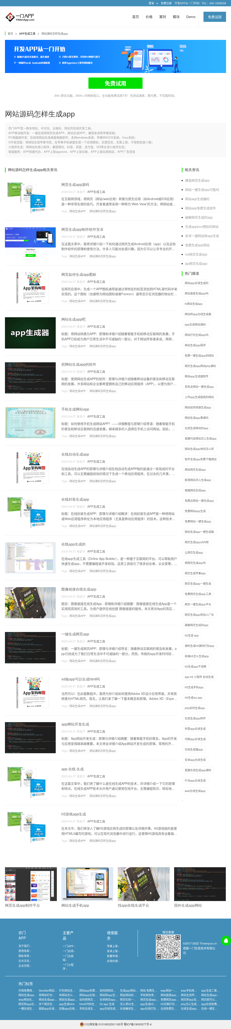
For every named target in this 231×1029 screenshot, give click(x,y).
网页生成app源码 (75, 185)
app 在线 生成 (72, 769)
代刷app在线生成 (195, 739)
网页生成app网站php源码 (200, 366)
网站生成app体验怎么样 (199, 449)
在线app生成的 (73, 544)
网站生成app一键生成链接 (55, 999)
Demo (190, 16)
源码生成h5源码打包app (199, 646)
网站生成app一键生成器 (199, 532)
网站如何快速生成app (198, 407)
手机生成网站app (75, 409)
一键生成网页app (75, 634)
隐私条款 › (24, 956)
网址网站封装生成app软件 (136, 995)
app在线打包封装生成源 (154, 1008)
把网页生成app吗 (195, 563)
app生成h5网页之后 (152, 1004)
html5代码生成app (90, 1004)
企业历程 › (24, 965)
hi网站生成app (194, 304)
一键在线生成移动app (31, 1008)
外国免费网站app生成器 (33, 990)
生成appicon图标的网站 (202, 226)
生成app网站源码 (130, 990)
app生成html (66, 1004)
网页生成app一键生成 (198, 583)
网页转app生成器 (191, 999)
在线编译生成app (130, 1008)
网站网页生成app (195, 469)
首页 (135, 16)
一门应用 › (69, 951)
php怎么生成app (191, 1004)
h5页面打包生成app (173, 1004)
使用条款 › (24, 951)
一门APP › (69, 946)
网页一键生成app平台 (198, 604)
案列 (162, 16)
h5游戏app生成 (73, 814)
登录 (151, 3)
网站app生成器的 (197, 198)
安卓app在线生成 (195, 760)
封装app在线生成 (69, 1008)
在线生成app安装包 (193, 1008)
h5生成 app (192, 635)
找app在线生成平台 (133, 905)
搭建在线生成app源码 (198, 770)
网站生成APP (77, 211)
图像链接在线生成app (78, 589)
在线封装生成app (75, 499)
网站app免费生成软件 (200, 208)
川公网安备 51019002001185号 (103, 1024)
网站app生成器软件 (196, 376)
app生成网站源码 (195, 324)
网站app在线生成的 (196, 283)
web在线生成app (195, 791)
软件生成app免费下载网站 (201, 459)
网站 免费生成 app (151, 990)
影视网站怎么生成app (198, 480)
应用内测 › (113, 961)
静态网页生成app (197, 180)
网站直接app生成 (171, 995)
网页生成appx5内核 (197, 542)
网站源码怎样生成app (55, 33)
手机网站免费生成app (153, 995)
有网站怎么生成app (71, 995)
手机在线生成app (89, 1008)
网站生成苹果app (191, 995)
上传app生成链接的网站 (199, 397)
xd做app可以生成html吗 (80, 679)
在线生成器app (194, 749)
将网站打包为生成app (52, 995)
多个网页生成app (49, 1004)
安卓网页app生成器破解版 (116, 999)
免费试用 (215, 16)
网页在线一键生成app (133, 999)
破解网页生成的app (199, 217)
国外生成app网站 (188, 905)
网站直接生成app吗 (196, 293)
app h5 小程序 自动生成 (199, 677)
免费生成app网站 (197, 245)
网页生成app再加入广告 (199, 614)
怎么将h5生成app (130, 1004)
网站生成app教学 (211, 995)
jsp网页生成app (196, 263)
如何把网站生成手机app (114, 990)
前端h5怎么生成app (197, 656)
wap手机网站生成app (194, 990)
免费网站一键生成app (198, 521)
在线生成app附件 (195, 718)
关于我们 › (24, 946)
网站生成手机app (75, 905)
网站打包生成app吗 (196, 335)
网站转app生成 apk (111, 995)
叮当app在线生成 (195, 780)
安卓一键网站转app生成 (202, 235)
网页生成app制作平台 (22, 905)
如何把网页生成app (91, 999)
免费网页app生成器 (172, 999)
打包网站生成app (69, 990)
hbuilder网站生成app (52, 990)
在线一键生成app (211, 1008)
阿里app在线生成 (195, 728)
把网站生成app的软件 (78, 364)
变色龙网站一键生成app (199, 386)
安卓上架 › (113, 951)
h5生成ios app (193, 697)
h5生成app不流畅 (195, 666)
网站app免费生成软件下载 (95, 990)
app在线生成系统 (110, 1008)
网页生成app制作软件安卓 (82, 229)
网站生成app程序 (195, 345)
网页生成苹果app (195, 573)
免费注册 (166, 3)
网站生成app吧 (73, 319)
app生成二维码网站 (213, 990)
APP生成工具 (95, 191)
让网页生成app (194, 552)
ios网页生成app (196, 254)
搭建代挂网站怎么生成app (201, 438)
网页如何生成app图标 (78, 274)
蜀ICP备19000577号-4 (138, 1024)
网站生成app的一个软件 (33, 995)
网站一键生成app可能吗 (202, 189)
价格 (149, 16)
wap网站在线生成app (31, 999)
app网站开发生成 (75, 724)
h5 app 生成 (107, 1004)
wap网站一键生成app (174, 990)
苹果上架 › (113, 946)
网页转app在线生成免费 (33, 1004)
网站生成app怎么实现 (72, 999)
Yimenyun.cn (208, 943)
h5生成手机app (194, 687)
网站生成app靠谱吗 (196, 418)
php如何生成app (195, 708)
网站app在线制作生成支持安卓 (98, 995)
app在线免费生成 (211, 1004)
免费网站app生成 (195, 511)
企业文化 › (24, 961)
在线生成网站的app (196, 428)
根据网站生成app (195, 490)
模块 (176, 16)
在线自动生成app (75, 454)
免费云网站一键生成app (199, 500)
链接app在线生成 (49, 1008)
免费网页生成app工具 (198, 594)
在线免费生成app (171, 1008)
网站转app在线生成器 (198, 314)
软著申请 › (113, 956)
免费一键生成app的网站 (199, 355)
